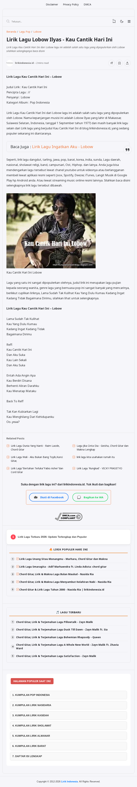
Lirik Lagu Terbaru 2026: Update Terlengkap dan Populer (52, 536)
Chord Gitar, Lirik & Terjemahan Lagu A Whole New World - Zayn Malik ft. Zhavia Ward (67, 646)
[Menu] (129, 21)
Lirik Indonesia (69, 781)
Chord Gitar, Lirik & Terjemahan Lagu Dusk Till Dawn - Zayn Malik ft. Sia (62, 629)
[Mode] (121, 21)
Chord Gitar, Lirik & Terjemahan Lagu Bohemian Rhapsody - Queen (58, 637)
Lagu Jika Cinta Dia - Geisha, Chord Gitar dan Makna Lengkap (102, 447)
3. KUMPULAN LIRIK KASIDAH (30, 715)
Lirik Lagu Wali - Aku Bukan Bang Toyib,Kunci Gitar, (37, 458)
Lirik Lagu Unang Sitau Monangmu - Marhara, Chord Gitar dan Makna (63, 559)
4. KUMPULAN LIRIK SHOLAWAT (31, 725)
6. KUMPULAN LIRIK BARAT (29, 746)
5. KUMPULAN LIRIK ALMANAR (31, 735)
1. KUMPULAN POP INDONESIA (31, 695)
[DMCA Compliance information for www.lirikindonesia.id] (68, 520)
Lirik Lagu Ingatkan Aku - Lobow (62, 146)
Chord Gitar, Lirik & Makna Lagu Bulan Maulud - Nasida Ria (56, 574)
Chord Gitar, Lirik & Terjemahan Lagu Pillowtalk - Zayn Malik (54, 622)
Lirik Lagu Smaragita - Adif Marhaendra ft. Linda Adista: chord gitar (62, 566)
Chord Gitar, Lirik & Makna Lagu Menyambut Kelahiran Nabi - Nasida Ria (65, 582)
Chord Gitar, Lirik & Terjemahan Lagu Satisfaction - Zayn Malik (56, 656)
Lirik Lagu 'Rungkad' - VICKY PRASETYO (99, 468)
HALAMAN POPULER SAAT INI (32, 681)
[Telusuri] (8, 21)
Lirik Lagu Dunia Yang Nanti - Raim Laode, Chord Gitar (35, 447)
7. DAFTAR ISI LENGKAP (27, 756)
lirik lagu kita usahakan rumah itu (96, 457)
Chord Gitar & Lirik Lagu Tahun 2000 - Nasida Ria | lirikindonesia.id (61, 589)
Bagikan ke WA (93, 497)
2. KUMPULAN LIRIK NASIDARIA (31, 705)
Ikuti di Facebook (52, 497)
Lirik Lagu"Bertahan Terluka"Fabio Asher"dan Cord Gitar (37, 470)
